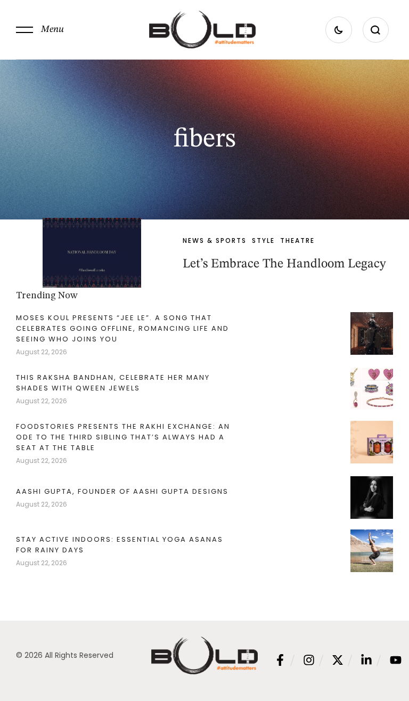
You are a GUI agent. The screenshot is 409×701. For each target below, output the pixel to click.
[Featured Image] (92, 252)
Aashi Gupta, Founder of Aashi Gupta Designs (122, 491)
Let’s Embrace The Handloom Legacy (284, 264)
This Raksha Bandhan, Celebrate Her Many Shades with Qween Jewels (113, 382)
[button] (40, 29)
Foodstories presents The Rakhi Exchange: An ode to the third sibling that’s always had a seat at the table (123, 437)
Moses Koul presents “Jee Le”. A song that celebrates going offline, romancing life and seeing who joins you (122, 328)
